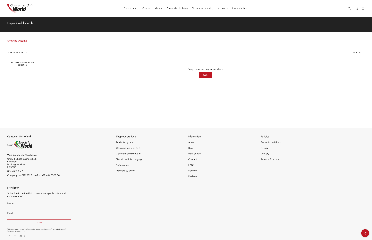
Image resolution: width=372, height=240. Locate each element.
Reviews (192, 176)
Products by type (124, 142)
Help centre (194, 153)
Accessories (122, 165)
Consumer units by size (128, 148)
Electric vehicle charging (129, 159)
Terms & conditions (270, 142)
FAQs (191, 165)
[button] (131, 8)
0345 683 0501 (15, 171)
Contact (192, 159)
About (191, 142)
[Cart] (363, 8)
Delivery (192, 170)
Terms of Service (13, 231)
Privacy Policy (56, 229)
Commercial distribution (128, 153)
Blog (190, 148)
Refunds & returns (270, 159)
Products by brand (125, 170)
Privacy (264, 148)
